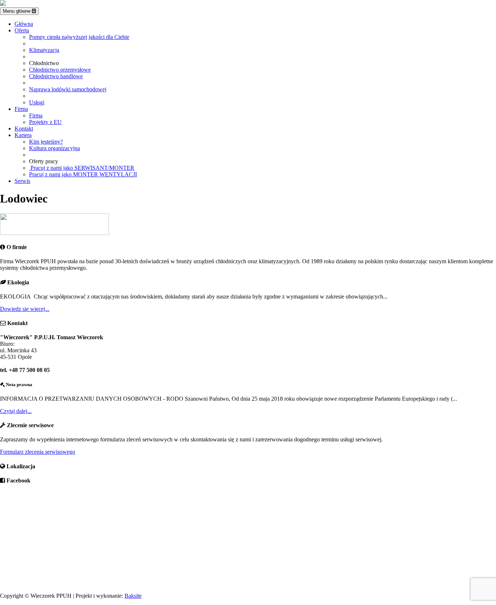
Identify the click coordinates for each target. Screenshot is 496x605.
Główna (24, 24)
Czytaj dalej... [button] (16, 411)
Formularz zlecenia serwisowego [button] (37, 452)
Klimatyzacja (44, 50)
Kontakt (24, 128)
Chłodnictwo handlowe (56, 76)
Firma (21, 109)
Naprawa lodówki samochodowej (67, 89)
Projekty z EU (45, 122)
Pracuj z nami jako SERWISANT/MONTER (81, 168)
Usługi (36, 102)
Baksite (133, 596)
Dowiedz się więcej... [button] (24, 309)
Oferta (22, 30)
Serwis (22, 181)
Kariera (23, 135)
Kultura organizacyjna (54, 148)
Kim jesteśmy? (46, 142)
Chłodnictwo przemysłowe (60, 70)
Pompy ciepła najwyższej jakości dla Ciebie (79, 37)
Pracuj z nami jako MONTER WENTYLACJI (83, 174)
